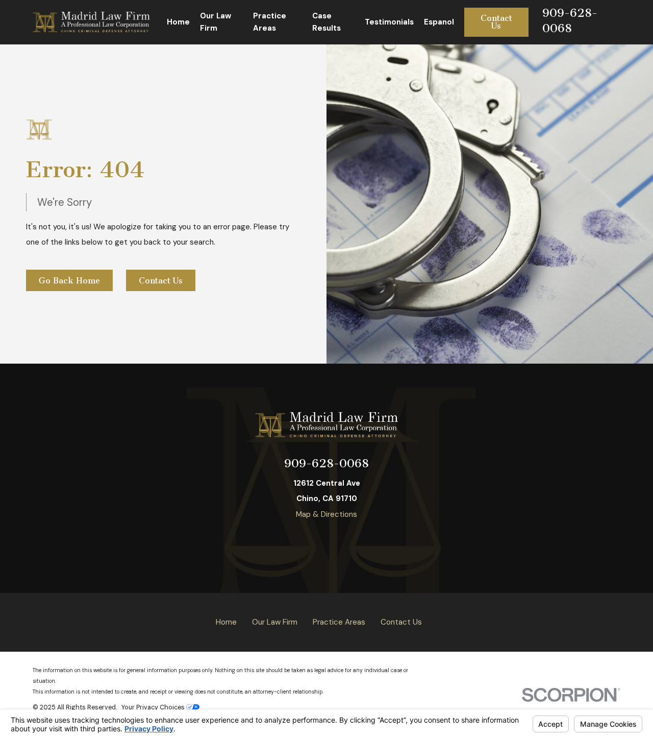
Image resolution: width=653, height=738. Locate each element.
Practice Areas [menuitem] (269, 22)
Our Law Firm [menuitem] (215, 22)
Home (226, 622)
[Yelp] (302, 539)
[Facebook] (326, 539)
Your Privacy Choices (153, 707)
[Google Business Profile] (350, 539)
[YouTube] (278, 539)
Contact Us (496, 22)
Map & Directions (326, 514)
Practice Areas (339, 622)
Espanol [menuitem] (439, 22)
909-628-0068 (326, 463)
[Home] (91, 22)
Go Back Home (69, 280)
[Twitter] (374, 539)
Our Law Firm (274, 622)
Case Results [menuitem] (326, 22)
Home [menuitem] (178, 22)
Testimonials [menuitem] (389, 22)
